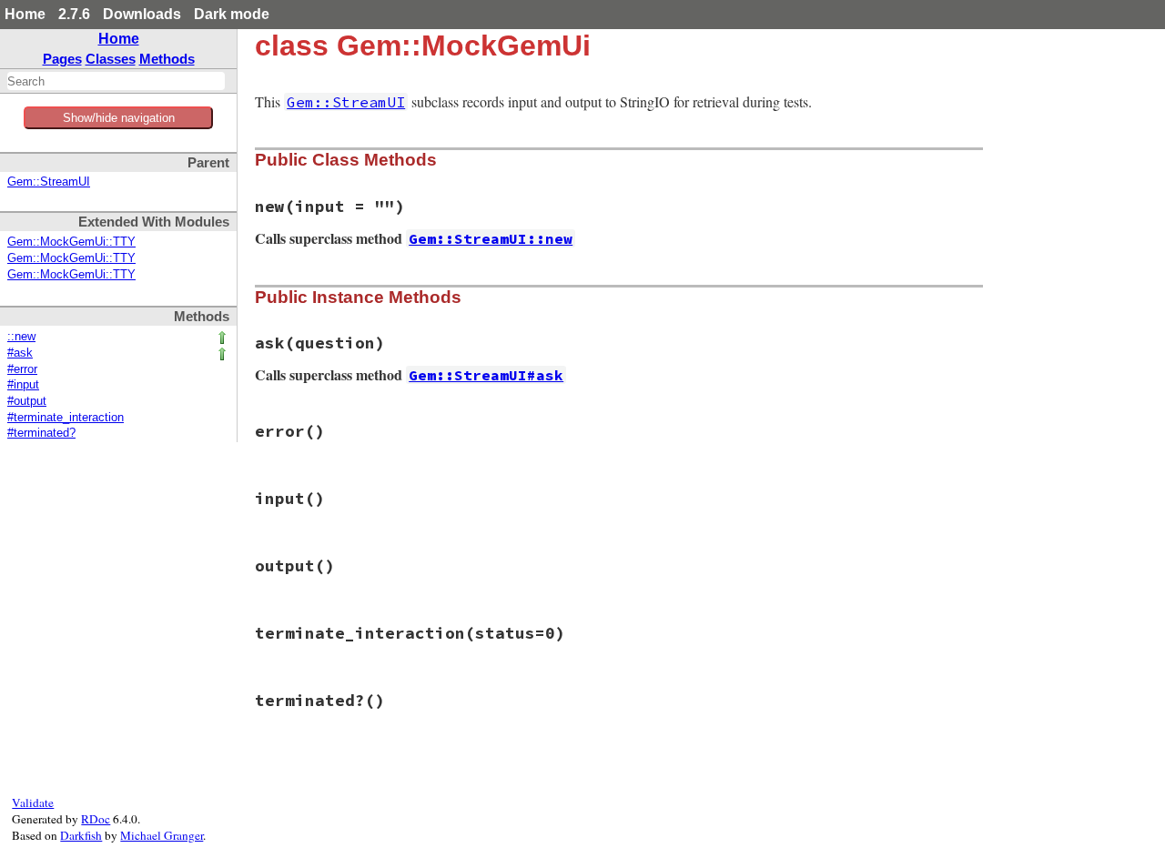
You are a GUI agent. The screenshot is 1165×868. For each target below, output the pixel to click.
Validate (33, 802)
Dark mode (231, 14)
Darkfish (81, 835)
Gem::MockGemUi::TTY (71, 242)
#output (26, 401)
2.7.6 (74, 14)
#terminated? (41, 433)
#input (23, 384)
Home (25, 14)
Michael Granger (161, 835)
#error (22, 369)
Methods (167, 58)
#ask (20, 353)
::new (21, 336)
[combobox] (116, 81)
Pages (62, 58)
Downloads (142, 14)
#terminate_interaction (65, 417)
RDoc (95, 819)
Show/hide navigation (119, 118)
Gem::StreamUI (48, 182)
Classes (111, 58)
